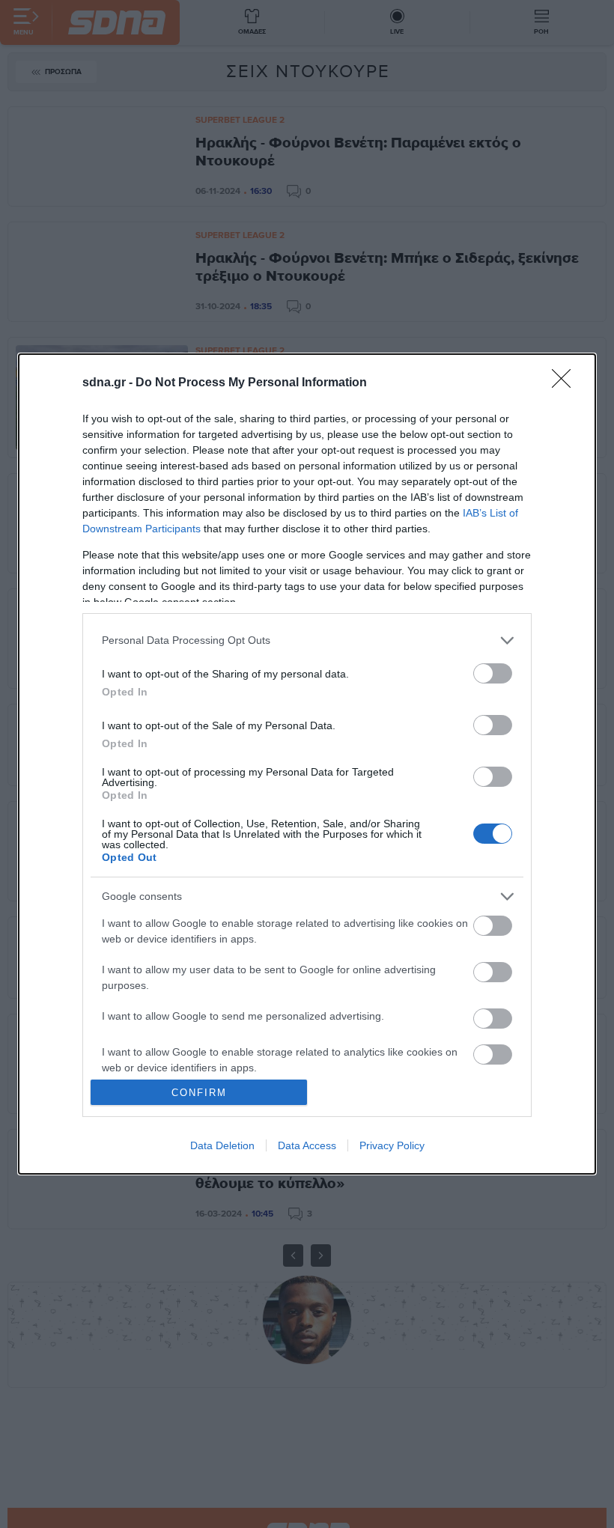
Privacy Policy (392, 1145)
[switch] (492, 673)
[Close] (566, 383)
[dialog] (307, 764)
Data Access (307, 1145)
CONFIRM (199, 1092)
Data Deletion (222, 1145)
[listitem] (307, 640)
